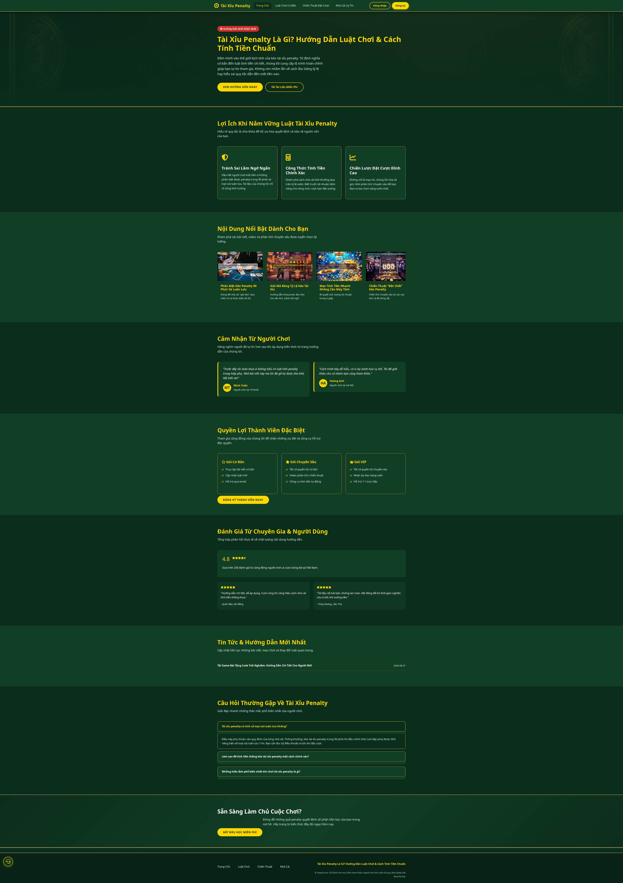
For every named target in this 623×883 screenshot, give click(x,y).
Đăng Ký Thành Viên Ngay (243, 500)
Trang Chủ (262, 5)
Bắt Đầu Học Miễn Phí (240, 832)
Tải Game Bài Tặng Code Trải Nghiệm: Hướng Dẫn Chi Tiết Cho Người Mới (264, 665)
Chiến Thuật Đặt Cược (316, 5)
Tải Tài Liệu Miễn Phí (284, 87)
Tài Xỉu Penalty (235, 5)
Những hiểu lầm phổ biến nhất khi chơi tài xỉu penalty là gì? (261, 771)
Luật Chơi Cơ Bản (285, 5)
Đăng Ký (400, 5)
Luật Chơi (244, 866)
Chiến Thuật (264, 866)
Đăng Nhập (379, 5)
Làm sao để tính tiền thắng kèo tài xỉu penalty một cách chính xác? (265, 756)
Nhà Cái (285, 866)
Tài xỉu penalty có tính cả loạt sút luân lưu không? (254, 726)
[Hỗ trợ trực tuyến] (8, 861)
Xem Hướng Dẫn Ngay (240, 87)
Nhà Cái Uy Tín (345, 5)
